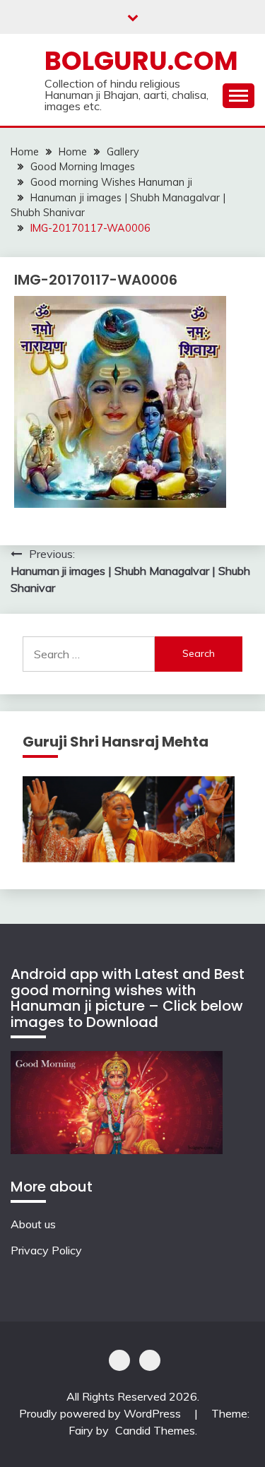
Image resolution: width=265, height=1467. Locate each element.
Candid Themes (155, 1430)
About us (33, 1224)
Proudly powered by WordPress (101, 1413)
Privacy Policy (46, 1250)
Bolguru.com (141, 60)
